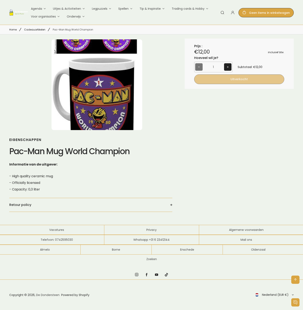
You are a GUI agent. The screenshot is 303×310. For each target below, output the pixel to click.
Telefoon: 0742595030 (57, 240)
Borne (116, 250)
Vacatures (56, 230)
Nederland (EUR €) (275, 295)
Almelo (45, 250)
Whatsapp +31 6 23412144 (151, 240)
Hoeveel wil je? (206, 57)
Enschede (187, 250)
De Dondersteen (48, 295)
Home (13, 29)
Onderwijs (74, 16)
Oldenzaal (258, 250)
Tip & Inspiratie (150, 9)
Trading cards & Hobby (188, 9)
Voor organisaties (43, 16)
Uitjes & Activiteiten (67, 9)
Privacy (151, 230)
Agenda (36, 9)
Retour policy (20, 204)
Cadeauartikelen (34, 29)
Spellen (123, 9)
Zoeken (151, 259)
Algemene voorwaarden (246, 230)
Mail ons (246, 240)
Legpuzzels (99, 9)
